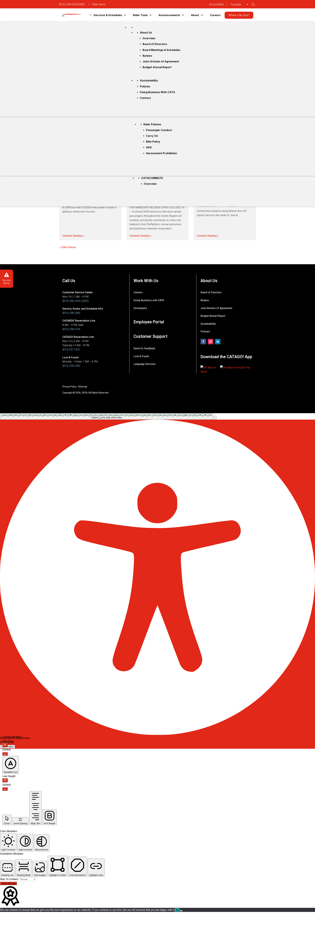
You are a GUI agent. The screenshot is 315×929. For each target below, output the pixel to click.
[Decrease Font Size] (5, 754)
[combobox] (106, 416)
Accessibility (216, 4)
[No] (181, 910)
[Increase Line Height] (5, 780)
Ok (177, 910)
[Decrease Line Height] (5, 789)
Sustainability (149, 80)
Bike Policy (153, 141)
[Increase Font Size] (5, 745)
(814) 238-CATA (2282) (75, 300)
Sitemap (82, 386)
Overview (150, 183)
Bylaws (147, 55)
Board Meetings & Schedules (161, 50)
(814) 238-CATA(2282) (72, 4)
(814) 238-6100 (71, 329)
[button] (215, 417)
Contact (145, 98)
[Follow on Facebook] (203, 341)
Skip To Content (9, 879)
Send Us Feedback (144, 348)
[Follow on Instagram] (210, 341)
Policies (145, 86)
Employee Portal (149, 322)
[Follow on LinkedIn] (217, 341)
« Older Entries (67, 247)
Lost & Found (141, 356)
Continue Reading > (73, 235)
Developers (140, 308)
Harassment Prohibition (161, 153)
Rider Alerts (98, 4)
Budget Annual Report (157, 67)
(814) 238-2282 (71, 312)
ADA (149, 147)
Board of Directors (155, 44)
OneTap (19, 742)
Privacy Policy (69, 386)
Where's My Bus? (239, 15)
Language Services (145, 364)
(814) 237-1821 (71, 349)
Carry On (152, 135)
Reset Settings (8, 883)
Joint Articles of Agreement (161, 61)
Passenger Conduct (159, 130)
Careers (215, 15)
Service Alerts (6, 282)
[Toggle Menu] (90, 14)
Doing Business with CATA (157, 92)
